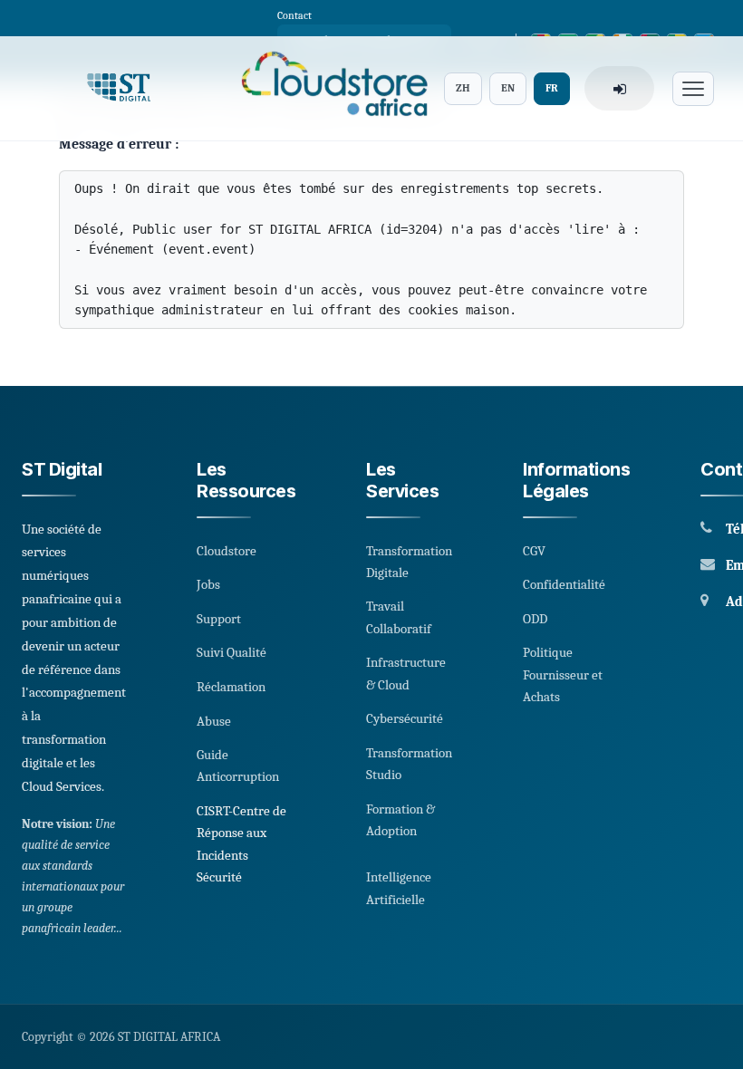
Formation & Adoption (400, 820)
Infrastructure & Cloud (406, 673)
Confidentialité (564, 584)
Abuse (214, 721)
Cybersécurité (404, 718)
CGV (534, 551)
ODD (535, 619)
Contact (294, 15)
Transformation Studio (409, 764)
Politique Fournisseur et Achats (563, 674)
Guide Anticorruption (238, 765)
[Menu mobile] (693, 89)
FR (551, 88)
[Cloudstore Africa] (328, 88)
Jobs (208, 584)
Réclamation (231, 687)
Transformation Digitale (409, 562)
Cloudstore (226, 551)
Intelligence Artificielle (398, 888)
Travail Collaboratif (398, 617)
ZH (463, 88)
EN (508, 88)
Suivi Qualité (231, 652)
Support (219, 619)
